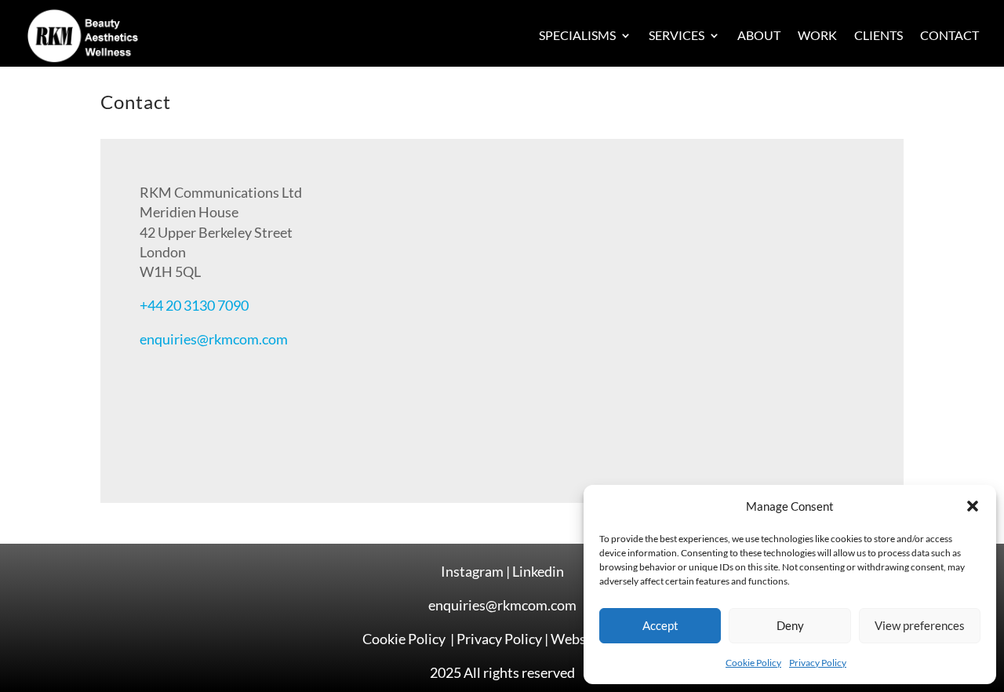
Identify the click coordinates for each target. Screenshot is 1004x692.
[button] (972, 506)
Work (817, 34)
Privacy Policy (817, 662)
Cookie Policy (753, 662)
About (758, 34)
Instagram (472, 571)
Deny (790, 625)
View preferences (920, 625)
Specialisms (577, 34)
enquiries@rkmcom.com (214, 339)
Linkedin (538, 571)
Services (676, 34)
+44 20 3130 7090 (194, 305)
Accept (660, 625)
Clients (878, 34)
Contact (949, 34)
